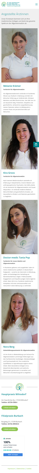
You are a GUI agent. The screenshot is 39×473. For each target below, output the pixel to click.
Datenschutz (21, 469)
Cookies (28, 469)
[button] (36, 4)
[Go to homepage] (10, 4)
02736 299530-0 (13, 424)
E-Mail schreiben (10, 408)
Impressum (11, 469)
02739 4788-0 (12, 402)
